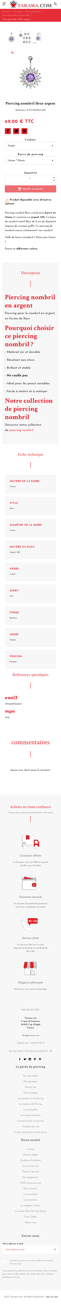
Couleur (30, 140)
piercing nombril (21, 430)
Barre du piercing (30, 154)
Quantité (30, 173)
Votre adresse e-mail (12, 1244)
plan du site (52, 1296)
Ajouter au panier (30, 189)
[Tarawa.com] (30, 4)
